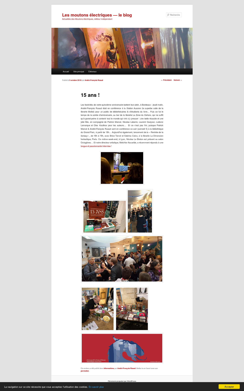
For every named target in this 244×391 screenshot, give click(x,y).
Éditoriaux (92, 71)
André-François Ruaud (94, 80)
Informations (109, 368)
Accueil (66, 71)
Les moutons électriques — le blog (97, 15)
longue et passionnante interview (96, 145)
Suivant (178, 80)
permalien (85, 371)
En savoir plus (96, 386)
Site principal (78, 71)
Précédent (166, 80)
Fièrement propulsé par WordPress (122, 381)
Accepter (229, 386)
